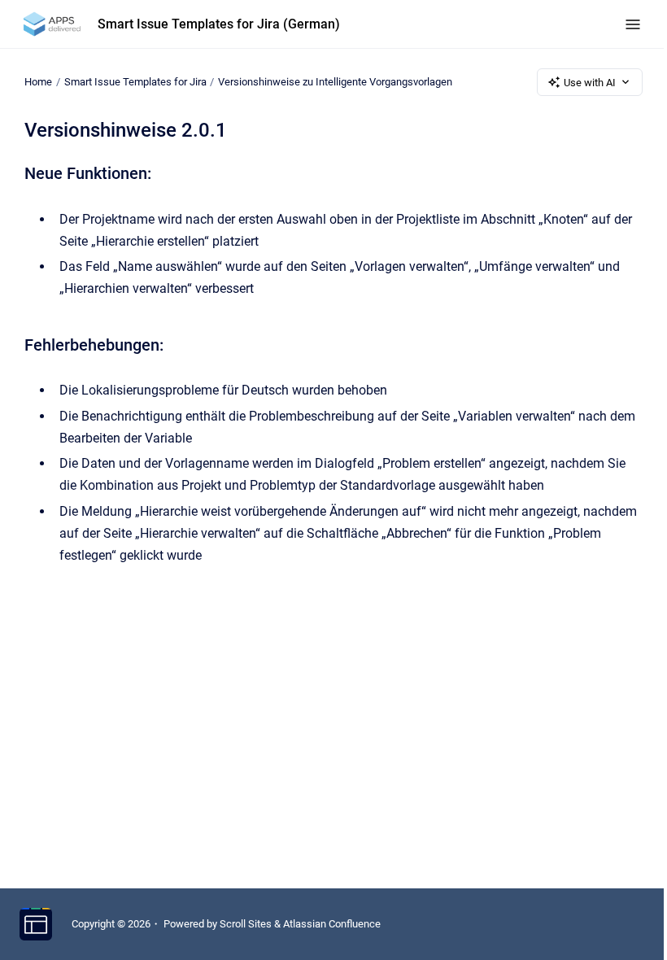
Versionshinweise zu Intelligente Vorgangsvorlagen (335, 82)
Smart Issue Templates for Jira (135, 82)
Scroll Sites (246, 924)
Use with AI (590, 82)
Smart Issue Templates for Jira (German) (219, 24)
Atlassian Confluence (332, 924)
